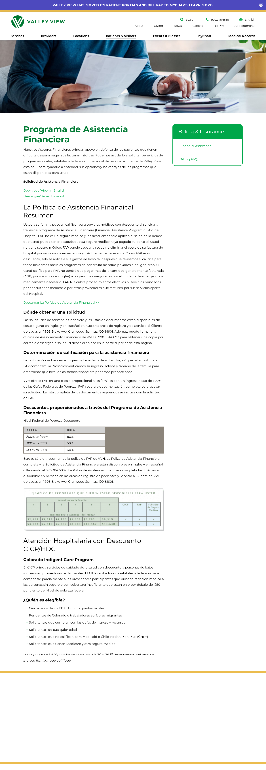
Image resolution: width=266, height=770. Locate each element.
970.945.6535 (220, 19)
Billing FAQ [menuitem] (189, 159)
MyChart (204, 36)
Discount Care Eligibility (178, 704)
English (250, 19)
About (139, 25)
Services (17, 36)
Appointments (245, 25)
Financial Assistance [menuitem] (195, 146)
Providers (48, 36)
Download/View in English (44, 190)
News (178, 25)
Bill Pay (219, 25)
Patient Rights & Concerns (180, 721)
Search (190, 19)
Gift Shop (214, 696)
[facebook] (14, 709)
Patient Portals (171, 738)
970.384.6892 (108, 337)
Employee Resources (175, 746)
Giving (158, 25)
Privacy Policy (21, 730)
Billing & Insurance (201, 132)
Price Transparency (174, 729)
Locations (81, 36)
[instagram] (22, 709)
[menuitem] (17, 36)
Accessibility (20, 718)
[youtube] (31, 709)
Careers (198, 25)
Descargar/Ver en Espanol (43, 196)
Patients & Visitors (121, 36)
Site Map (18, 724)
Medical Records (241, 36)
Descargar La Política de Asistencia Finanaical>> (61, 302)
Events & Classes (166, 36)
